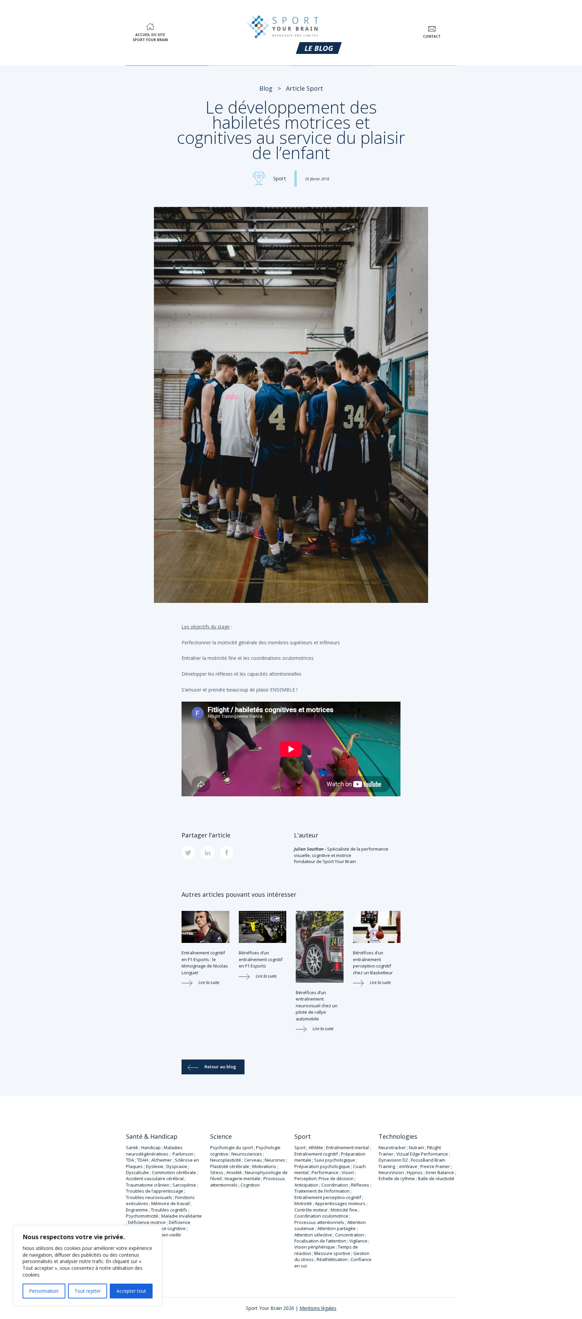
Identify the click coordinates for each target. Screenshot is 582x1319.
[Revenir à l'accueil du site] (282, 25)
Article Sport (304, 88)
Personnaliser (44, 1291)
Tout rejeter (87, 1291)
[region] (87, 1266)
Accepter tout (131, 1291)
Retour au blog (220, 1067)
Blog (265, 88)
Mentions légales (317, 1308)
